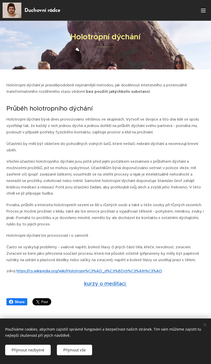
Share (20, 302)
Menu (203, 10)
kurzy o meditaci (105, 283)
